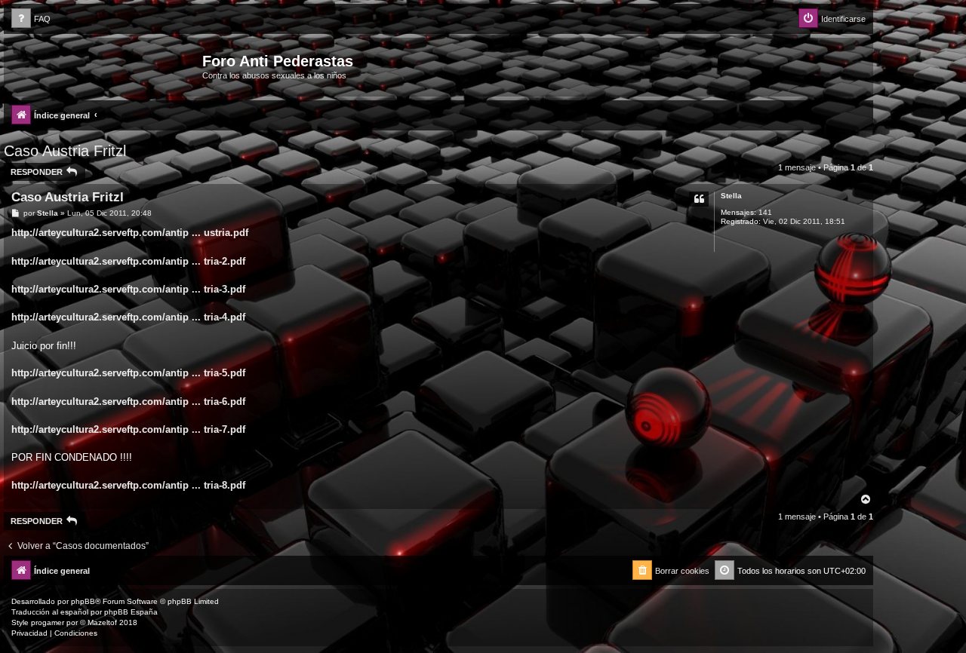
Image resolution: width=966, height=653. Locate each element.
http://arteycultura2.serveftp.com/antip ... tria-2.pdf (128, 261)
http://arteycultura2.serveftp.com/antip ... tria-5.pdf (128, 373)
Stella (731, 196)
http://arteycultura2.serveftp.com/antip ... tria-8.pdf (128, 485)
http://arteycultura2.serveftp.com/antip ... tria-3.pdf (128, 289)
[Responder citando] (699, 199)
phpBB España (131, 612)
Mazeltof (102, 622)
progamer (47, 622)
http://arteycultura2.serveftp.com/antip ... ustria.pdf (129, 232)
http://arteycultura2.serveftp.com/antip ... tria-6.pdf (128, 401)
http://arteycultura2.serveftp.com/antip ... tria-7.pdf (128, 429)
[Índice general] (105, 65)
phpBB (83, 601)
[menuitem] (31, 19)
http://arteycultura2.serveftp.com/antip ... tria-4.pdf (128, 317)
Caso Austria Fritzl (65, 151)
